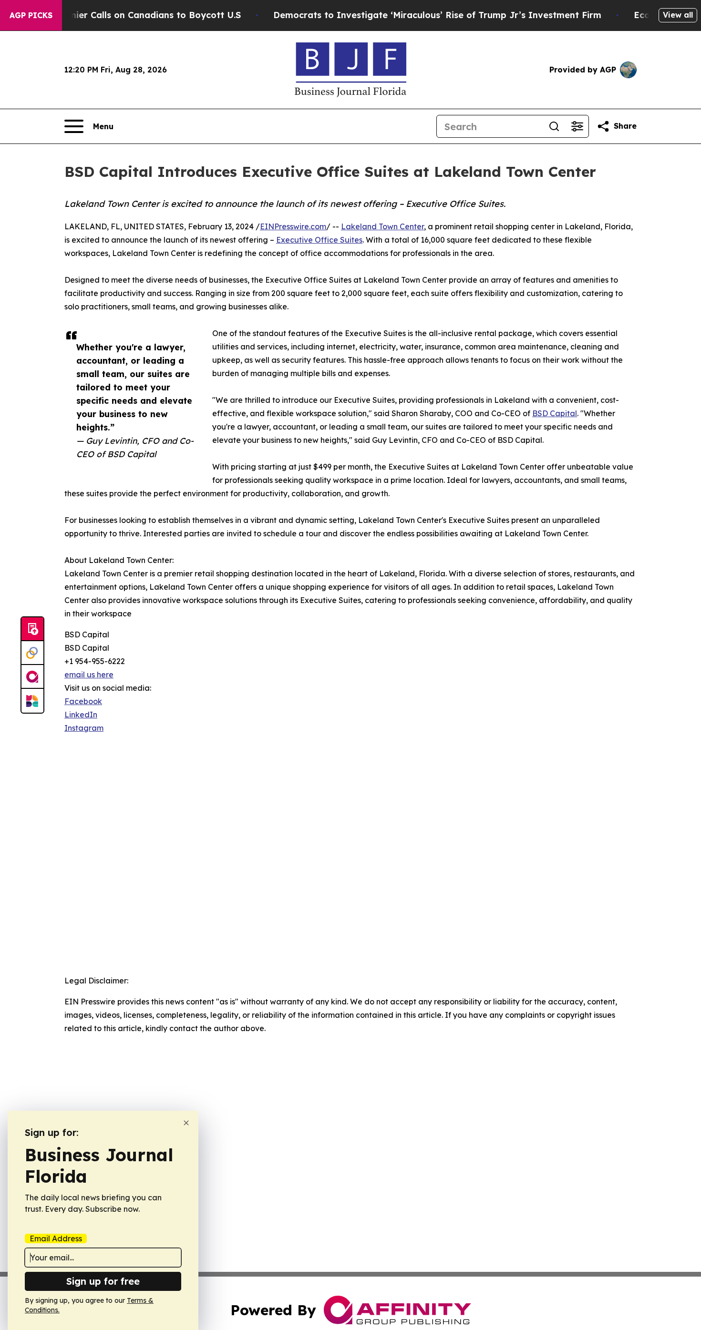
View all (678, 15)
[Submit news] (32, 629)
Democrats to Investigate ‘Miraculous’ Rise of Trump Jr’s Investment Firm (437, 15)
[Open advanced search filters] (577, 126)
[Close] (186, 1122)
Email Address (56, 1238)
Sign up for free (103, 1281)
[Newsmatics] (32, 701)
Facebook (83, 701)
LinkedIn (80, 714)
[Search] (554, 126)
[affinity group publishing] (32, 677)
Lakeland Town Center (382, 226)
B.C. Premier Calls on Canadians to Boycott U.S (138, 15)
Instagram (83, 728)
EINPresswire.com (293, 226)
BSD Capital (554, 413)
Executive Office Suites (319, 240)
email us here (88, 674)
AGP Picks (31, 15)
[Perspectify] (32, 653)
